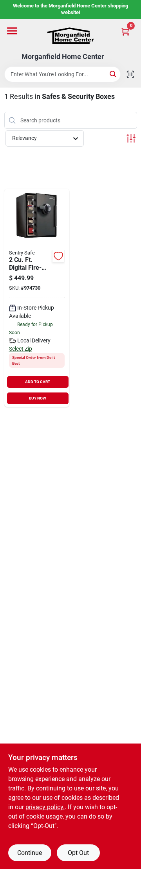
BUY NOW (37, 398)
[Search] (113, 73)
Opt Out (78, 852)
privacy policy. (45, 807)
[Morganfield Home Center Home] (70, 35)
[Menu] (12, 31)
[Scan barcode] (130, 74)
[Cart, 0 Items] (125, 31)
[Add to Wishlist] (58, 256)
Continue (29, 852)
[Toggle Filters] (131, 138)
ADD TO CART (37, 382)
